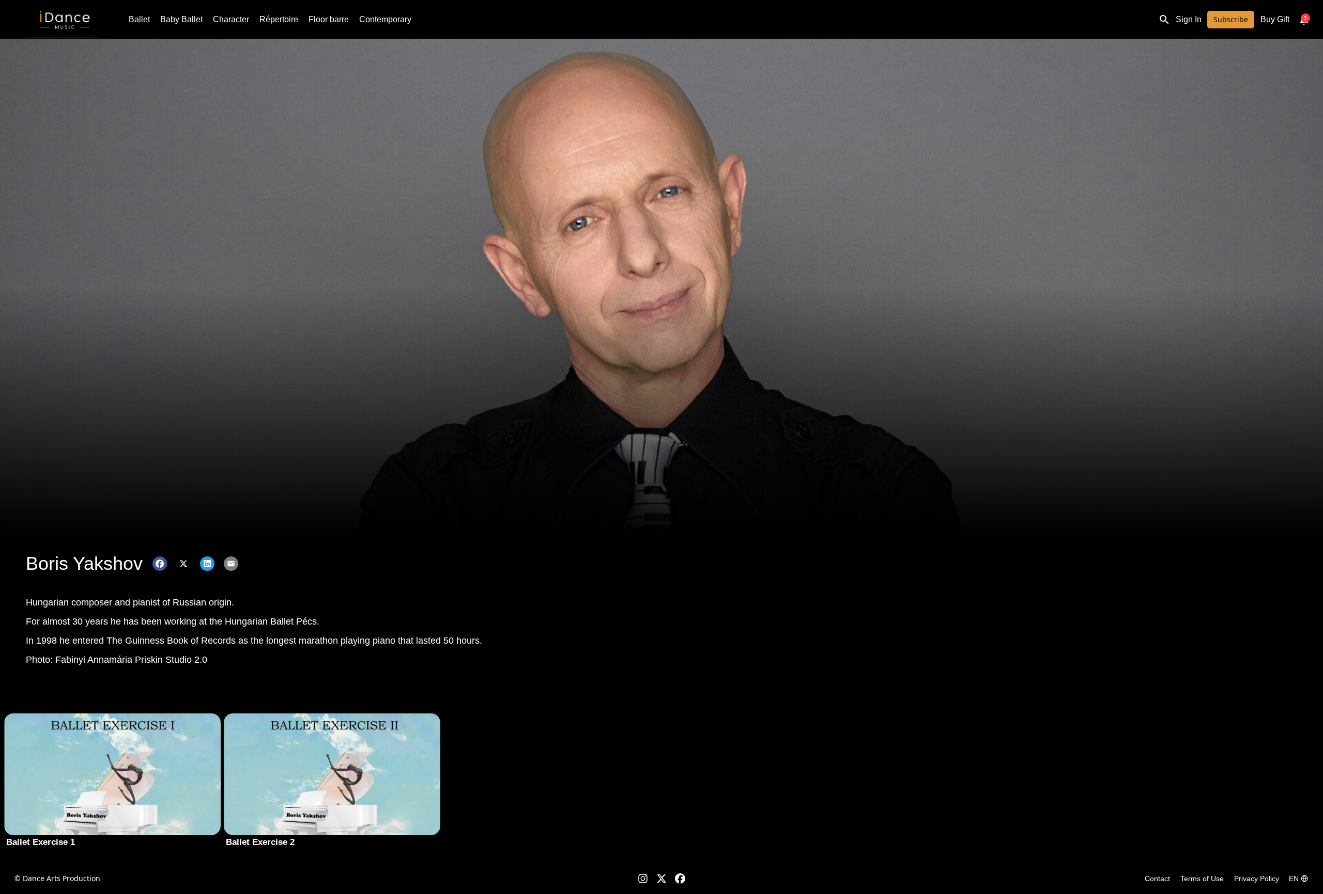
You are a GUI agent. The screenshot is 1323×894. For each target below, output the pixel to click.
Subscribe (1230, 19)
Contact (1157, 878)
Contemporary (385, 19)
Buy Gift (1274, 19)
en (1294, 878)
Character (231, 19)
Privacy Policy (1256, 878)
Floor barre (329, 19)
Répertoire (278, 19)
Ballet (139, 19)
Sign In (1189, 19)
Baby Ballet (181, 19)
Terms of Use (1202, 878)
